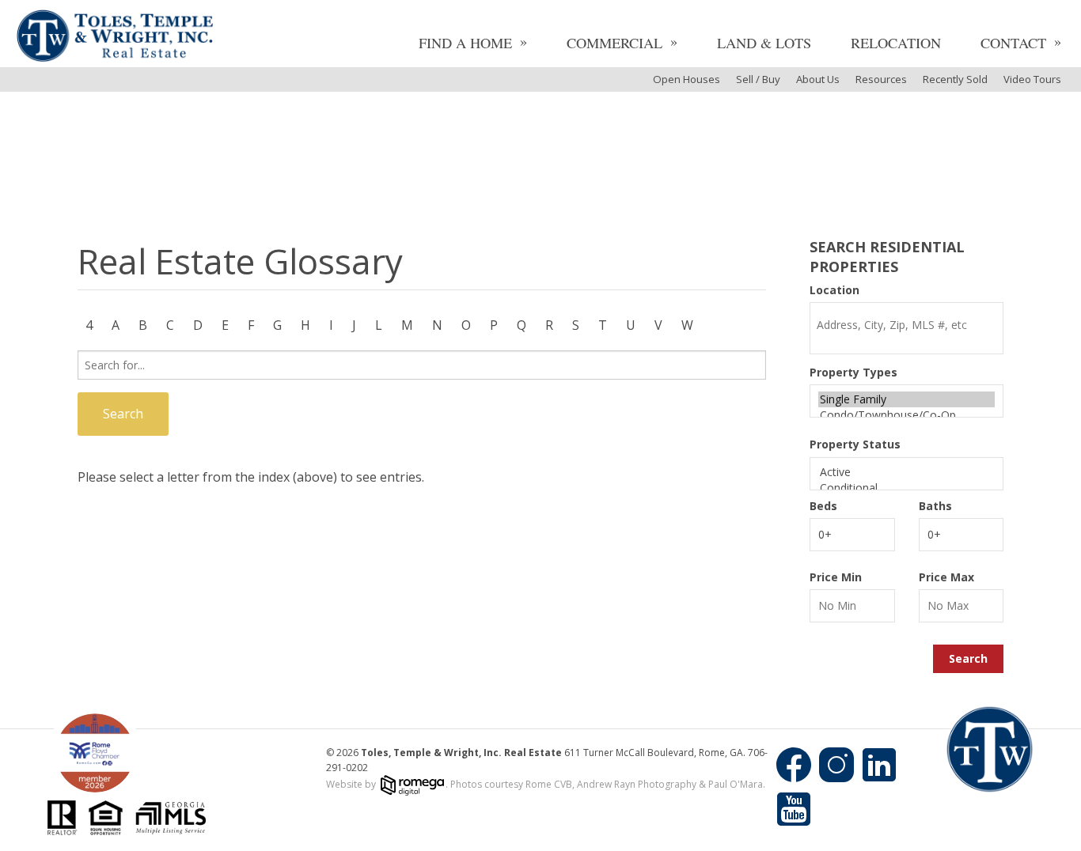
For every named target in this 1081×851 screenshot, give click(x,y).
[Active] (906, 472)
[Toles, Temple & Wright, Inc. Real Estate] (115, 37)
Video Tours (1032, 79)
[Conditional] (906, 488)
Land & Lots (764, 42)
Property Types (853, 372)
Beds (823, 506)
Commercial (614, 42)
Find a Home (465, 42)
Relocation (896, 42)
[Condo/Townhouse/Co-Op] (906, 415)
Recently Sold (955, 79)
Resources (881, 79)
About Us (818, 79)
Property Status (855, 444)
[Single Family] (906, 399)
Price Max (946, 577)
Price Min (836, 577)
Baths (935, 506)
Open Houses (686, 79)
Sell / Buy (758, 79)
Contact (1013, 42)
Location (834, 290)
